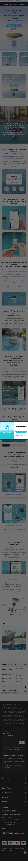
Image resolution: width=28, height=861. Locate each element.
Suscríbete (21, 431)
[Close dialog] (27, 423)
